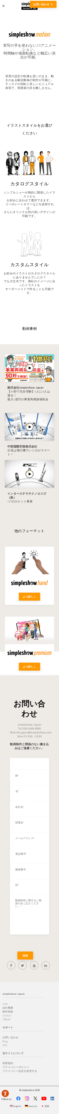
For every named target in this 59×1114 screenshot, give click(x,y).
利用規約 (7, 1063)
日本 (46, 1106)
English (17, 1106)
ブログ (6, 1019)
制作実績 (7, 1011)
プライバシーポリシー (15, 1067)
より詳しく (29, 596)
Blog (5, 1041)
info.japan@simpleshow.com (33, 732)
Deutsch (32, 1106)
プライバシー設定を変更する (19, 1071)
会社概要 (7, 1007)
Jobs (5, 1003)
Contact (6, 1015)
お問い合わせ (41, 4)
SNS (4, 1045)
